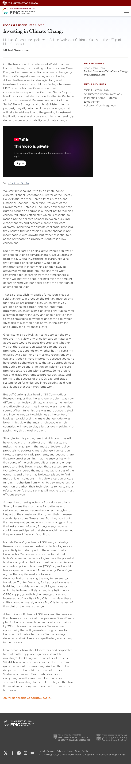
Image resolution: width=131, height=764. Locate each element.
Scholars (61, 751)
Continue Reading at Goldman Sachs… (27, 698)
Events (85, 751)
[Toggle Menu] (126, 11)
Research (51, 751)
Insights (69, 751)
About (42, 751)
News (77, 751)
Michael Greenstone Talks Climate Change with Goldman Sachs (106, 73)
